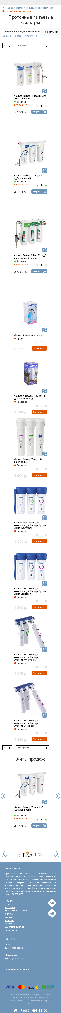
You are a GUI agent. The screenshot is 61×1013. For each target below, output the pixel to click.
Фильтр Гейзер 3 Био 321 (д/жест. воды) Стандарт (30, 256)
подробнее (17, 894)
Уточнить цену (39, 348)
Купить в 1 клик (21, 105)
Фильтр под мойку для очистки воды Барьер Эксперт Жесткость (26, 657)
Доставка (10, 917)
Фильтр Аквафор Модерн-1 (29, 335)
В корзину (37, 112)
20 (5, 45)
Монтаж (9, 920)
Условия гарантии (14, 927)
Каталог (9, 901)
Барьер (7, 35)
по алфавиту (23, 45)
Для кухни (31, 35)
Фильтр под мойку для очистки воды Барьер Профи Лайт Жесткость (30, 525)
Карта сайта (11, 930)
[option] (30, 804)
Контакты (10, 924)
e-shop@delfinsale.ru (20, 969)
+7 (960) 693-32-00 (17, 948)
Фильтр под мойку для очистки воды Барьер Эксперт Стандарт (26, 723)
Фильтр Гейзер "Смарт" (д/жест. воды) (28, 460)
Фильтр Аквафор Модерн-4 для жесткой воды (29, 397)
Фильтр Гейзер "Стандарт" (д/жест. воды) (28, 177)
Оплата (9, 914)
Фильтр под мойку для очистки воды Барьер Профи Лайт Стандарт (30, 591)
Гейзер (18, 35)
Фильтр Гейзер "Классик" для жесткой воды (30, 97)
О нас (8, 904)
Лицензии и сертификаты (18, 911)
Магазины (10, 907)
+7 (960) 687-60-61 (17, 959)
